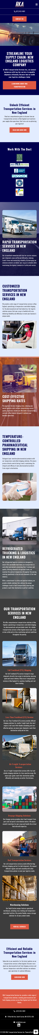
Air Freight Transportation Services (20, 766)
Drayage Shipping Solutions (19, 815)
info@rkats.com (21, 1022)
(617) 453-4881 (20, 11)
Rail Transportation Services (19, 860)
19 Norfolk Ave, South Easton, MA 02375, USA (20, 1016)
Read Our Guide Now (19, 130)
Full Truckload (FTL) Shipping (19, 670)
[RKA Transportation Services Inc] (19, 224)
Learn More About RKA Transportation (19, 85)
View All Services (19, 927)
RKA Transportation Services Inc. (15, 1032)
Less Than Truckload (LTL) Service (19, 717)
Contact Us (19, 19)
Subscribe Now (19, 977)
